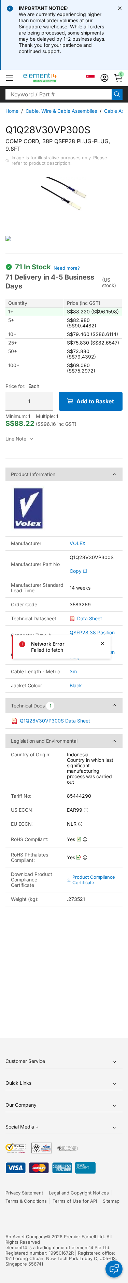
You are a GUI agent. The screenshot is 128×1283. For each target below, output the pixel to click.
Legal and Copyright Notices (79, 1193)
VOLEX (78, 543)
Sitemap (111, 1201)
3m (73, 671)
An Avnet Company (25, 1236)
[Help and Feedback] (114, 1269)
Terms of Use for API (75, 1201)
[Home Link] (52, 78)
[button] (9, 78)
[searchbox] (58, 94)
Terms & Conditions (26, 1201)
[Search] (117, 94)
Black (76, 685)
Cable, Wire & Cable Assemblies (61, 111)
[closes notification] (120, 8)
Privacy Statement (24, 1193)
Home (11, 111)
